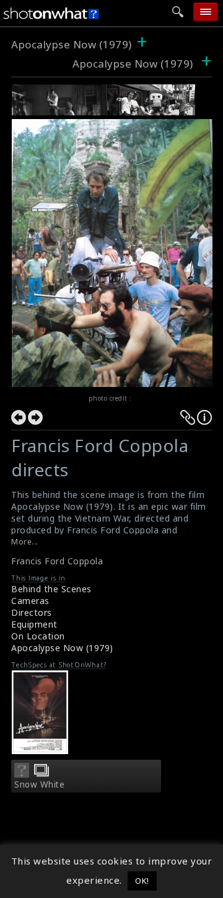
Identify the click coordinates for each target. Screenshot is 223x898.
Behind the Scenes (51, 589)
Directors (31, 612)
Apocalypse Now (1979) (71, 44)
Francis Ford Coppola (57, 561)
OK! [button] (142, 880)
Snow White (39, 784)
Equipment (34, 624)
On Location (38, 636)
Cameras (30, 601)
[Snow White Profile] (21, 774)
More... (24, 541)
